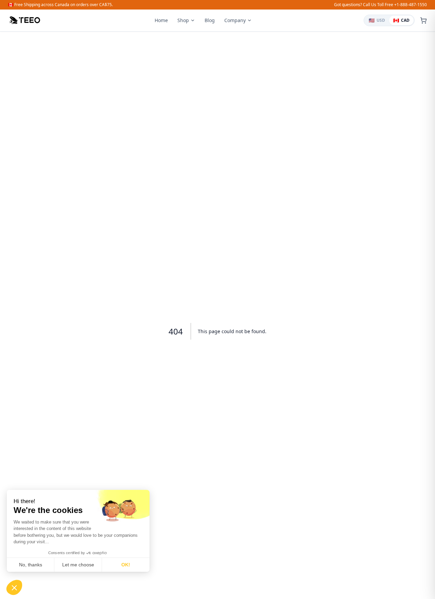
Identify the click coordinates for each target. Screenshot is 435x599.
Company (235, 20)
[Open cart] (423, 20)
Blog (210, 20)
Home (161, 20)
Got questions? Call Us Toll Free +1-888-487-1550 (380, 4)
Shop (183, 20)
